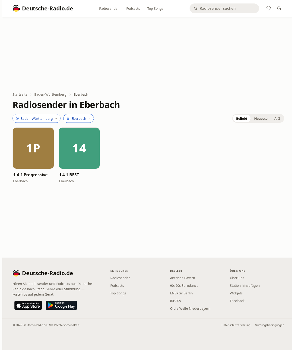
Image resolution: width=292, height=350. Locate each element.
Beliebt (241, 118)
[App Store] (28, 305)
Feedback (237, 301)
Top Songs (155, 8)
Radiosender (109, 8)
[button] (33, 148)
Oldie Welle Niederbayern (190, 308)
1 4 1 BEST (69, 174)
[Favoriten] (268, 8)
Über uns (237, 278)
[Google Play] (61, 305)
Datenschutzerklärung (236, 325)
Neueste (260, 118)
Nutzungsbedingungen (269, 325)
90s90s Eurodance (184, 285)
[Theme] (279, 8)
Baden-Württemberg (50, 94)
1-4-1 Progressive (30, 174)
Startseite (20, 94)
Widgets (236, 293)
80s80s (175, 301)
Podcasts (133, 8)
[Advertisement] (148, 54)
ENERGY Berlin (181, 293)
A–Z (277, 118)
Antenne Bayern (182, 278)
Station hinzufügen (245, 285)
